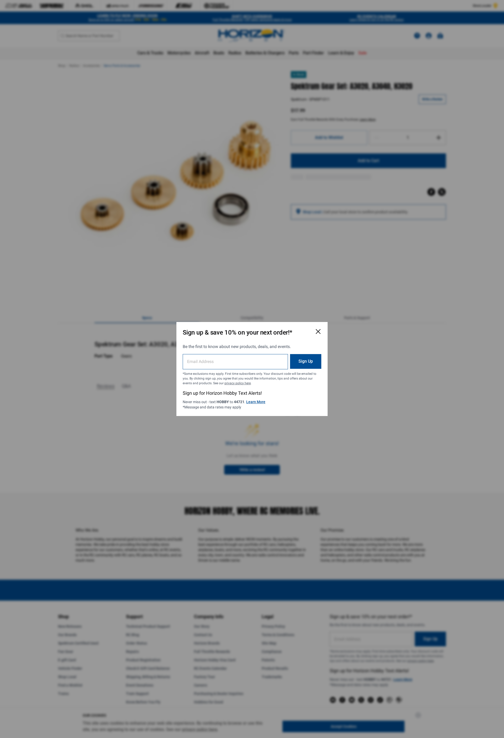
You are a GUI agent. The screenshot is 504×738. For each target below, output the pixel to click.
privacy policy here (237, 383)
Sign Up (305, 361)
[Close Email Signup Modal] (318, 331)
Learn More (255, 402)
